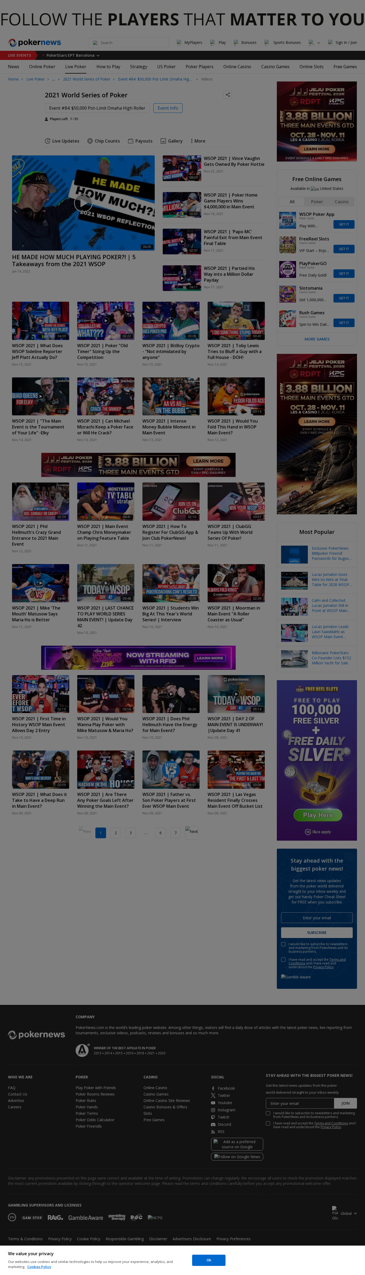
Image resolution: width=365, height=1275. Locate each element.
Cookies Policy (39, 1266)
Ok (209, 1260)
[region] (182, 1260)
